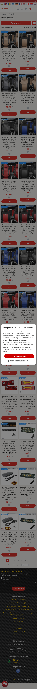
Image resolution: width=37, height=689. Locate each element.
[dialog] (18, 344)
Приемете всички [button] (19, 356)
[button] (18, 361)
